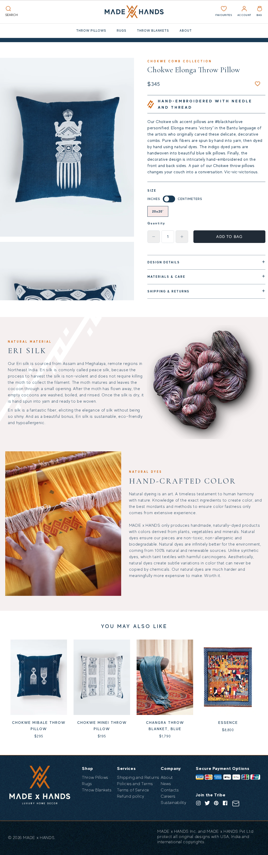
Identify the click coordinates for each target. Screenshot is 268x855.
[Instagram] (198, 803)
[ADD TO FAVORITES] (257, 84)
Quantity (156, 223)
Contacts (170, 790)
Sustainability (173, 802)
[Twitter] (207, 803)
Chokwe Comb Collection (179, 61)
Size (151, 190)
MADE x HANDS (38, 837)
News (166, 783)
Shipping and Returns (138, 777)
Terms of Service (133, 790)
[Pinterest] (216, 803)
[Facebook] (225, 803)
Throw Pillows (91, 30)
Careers (168, 796)
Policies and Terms (135, 783)
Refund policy (130, 796)
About (186, 30)
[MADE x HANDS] (134, 11)
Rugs (121, 30)
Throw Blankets (153, 30)
